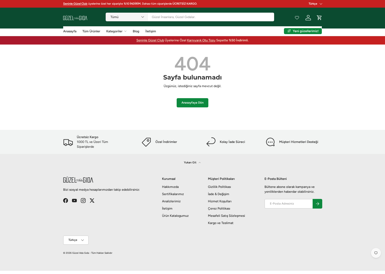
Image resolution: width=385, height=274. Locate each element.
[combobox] (190, 17)
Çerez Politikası (219, 208)
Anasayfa (69, 31)
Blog (136, 31)
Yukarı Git (190, 162)
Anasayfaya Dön (192, 102)
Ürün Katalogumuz (175, 216)
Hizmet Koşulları (220, 201)
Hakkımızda (170, 187)
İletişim (150, 31)
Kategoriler (114, 31)
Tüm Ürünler (91, 31)
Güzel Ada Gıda (80, 253)
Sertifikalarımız (173, 194)
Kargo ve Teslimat (220, 223)
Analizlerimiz (171, 201)
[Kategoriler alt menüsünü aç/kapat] (125, 31)
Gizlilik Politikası (219, 187)
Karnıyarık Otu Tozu (201, 40)
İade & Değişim (218, 194)
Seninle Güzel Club (150, 40)
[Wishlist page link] (297, 18)
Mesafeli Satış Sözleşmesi (226, 216)
